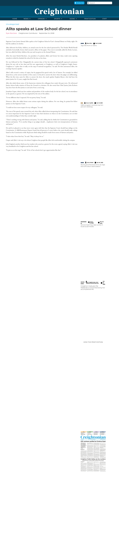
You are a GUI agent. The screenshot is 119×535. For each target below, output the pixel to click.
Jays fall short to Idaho (89, 45)
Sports (57, 19)
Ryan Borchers (11, 33)
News (26, 19)
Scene (72, 19)
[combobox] (99, 3)
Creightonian (59, 11)
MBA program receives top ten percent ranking (92, 106)
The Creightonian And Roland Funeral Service (92, 283)
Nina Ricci (89, 43)
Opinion (41, 19)
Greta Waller (90, 162)
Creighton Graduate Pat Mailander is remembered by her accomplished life (93, 287)
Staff (104, 19)
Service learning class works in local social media (92, 225)
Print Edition (90, 19)
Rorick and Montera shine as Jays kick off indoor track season (93, 165)
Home (14, 19)
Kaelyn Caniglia (91, 222)
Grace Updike (89, 103)
